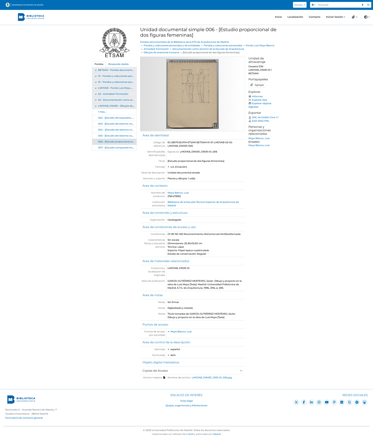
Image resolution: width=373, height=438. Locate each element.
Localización (295, 16)
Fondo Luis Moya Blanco (260, 45)
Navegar (298, 4)
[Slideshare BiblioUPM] (364, 402)
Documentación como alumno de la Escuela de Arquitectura (208, 49)
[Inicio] (31, 17)
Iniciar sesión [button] (334, 17)
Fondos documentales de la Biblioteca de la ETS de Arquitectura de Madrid (184, 42)
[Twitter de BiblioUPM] (296, 402)
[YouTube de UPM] (326, 402)
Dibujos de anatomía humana (161, 52)
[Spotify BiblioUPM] (357, 402)
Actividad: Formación (156, 49)
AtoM (190, 434)
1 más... (102, 111)
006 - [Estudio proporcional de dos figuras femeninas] (129, 141)
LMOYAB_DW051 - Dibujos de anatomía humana (126, 105)
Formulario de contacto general (24, 417)
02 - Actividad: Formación (113, 94)
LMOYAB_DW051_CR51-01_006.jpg (212, 377)
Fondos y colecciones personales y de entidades (172, 45)
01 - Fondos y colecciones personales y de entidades (128, 76)
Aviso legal (186, 400)
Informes (257, 96)
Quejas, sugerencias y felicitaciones (186, 405)
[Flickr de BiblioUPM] (342, 402)
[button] (354, 17)
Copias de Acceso (155, 370)
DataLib (217, 434)
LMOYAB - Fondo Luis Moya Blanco (118, 88)
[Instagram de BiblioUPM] (319, 402)
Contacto (314, 16)
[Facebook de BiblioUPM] (304, 402)
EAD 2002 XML (260, 120)
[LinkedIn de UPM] (311, 402)
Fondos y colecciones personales (223, 45)
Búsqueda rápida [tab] (118, 64)
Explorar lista (259, 100)
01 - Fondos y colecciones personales (119, 82)
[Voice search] (363, 5)
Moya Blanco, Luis (178, 192)
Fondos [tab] (99, 64)
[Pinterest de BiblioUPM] (334, 402)
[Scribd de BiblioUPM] (349, 402)
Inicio (278, 16)
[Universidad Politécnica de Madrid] (24, 5)
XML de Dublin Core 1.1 (265, 117)
